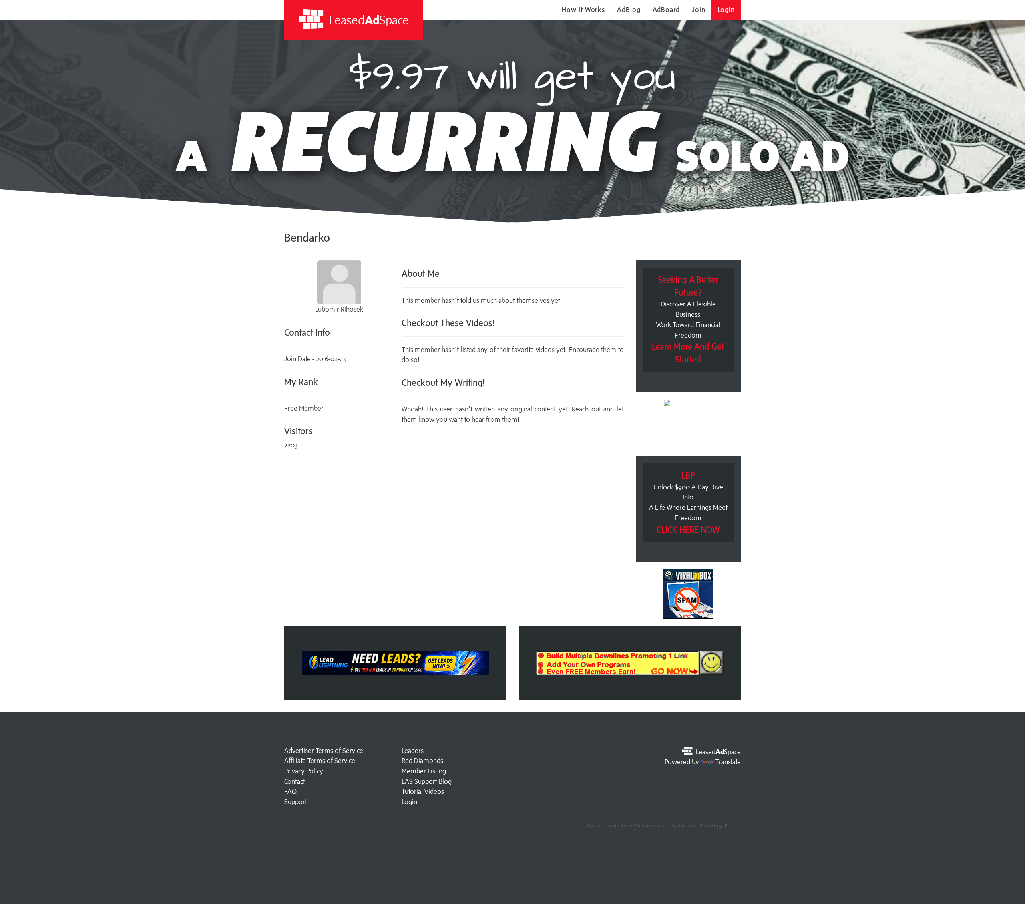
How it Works (583, 10)
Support (295, 802)
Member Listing (424, 771)
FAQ (290, 791)
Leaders (413, 751)
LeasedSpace (367, 20)
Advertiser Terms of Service (323, 751)
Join (698, 10)
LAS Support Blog (427, 781)
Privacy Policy (303, 771)
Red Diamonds (422, 761)
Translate (728, 762)
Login (726, 10)
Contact (294, 781)
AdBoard (666, 10)
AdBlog (628, 10)
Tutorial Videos (423, 791)
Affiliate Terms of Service (319, 761)
